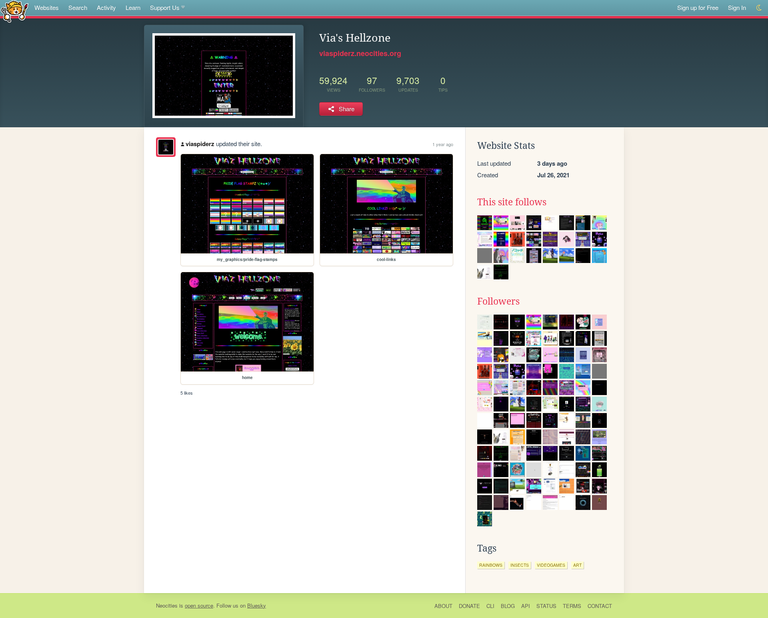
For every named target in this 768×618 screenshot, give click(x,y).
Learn (133, 7)
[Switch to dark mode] (759, 8)
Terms (572, 606)
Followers (498, 301)
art (577, 565)
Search (77, 7)
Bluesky (256, 605)
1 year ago (442, 144)
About (443, 606)
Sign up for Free (697, 7)
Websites (46, 7)
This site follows (511, 202)
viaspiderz (200, 143)
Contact (600, 606)
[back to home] (14, 11)
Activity (106, 7)
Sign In (737, 7)
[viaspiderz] (166, 147)
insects (519, 565)
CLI (490, 606)
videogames (551, 565)
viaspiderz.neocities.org (360, 53)
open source (199, 605)
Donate (469, 606)
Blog (508, 606)
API (525, 606)
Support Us (165, 7)
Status (546, 606)
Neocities (167, 605)
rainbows (490, 565)
